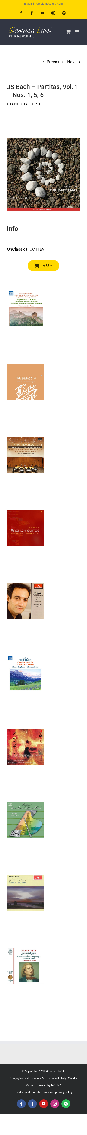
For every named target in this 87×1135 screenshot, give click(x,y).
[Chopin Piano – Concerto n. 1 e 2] (25, 747)
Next (71, 61)
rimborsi (48, 1092)
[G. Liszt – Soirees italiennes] (25, 966)
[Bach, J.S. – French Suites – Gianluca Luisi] (25, 528)
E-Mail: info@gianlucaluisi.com (43, 3)
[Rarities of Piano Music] (25, 820)
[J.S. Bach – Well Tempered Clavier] (25, 601)
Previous (55, 61)
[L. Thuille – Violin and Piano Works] (25, 674)
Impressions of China (25, 294)
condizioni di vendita (28, 1092)
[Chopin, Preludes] (25, 382)
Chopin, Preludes (25, 367)
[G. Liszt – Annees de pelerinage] (25, 893)
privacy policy (63, 1092)
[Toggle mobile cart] (68, 31)
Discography (25, 326)
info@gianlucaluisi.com (25, 1078)
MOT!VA (56, 1085)
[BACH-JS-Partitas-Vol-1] (43, 140)
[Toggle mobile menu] (77, 31)
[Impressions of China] (25, 309)
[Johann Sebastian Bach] (25, 455)
